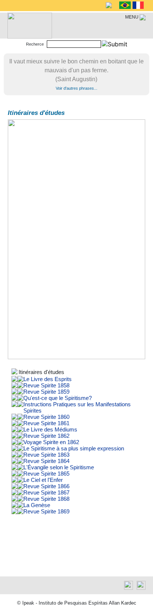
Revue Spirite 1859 (46, 391)
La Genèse (36, 505)
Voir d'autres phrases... (76, 88)
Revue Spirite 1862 (46, 436)
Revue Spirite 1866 (46, 486)
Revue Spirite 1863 (46, 454)
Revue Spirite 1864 (46, 461)
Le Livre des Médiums (50, 429)
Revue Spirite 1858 (46, 385)
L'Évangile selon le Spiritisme (58, 467)
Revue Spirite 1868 (46, 499)
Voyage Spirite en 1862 (51, 442)
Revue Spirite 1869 (46, 511)
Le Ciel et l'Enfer (43, 480)
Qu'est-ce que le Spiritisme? (57, 398)
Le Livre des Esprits (47, 379)
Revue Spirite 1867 (46, 492)
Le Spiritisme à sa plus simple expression (73, 448)
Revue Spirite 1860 (46, 417)
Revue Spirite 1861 (46, 423)
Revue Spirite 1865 (46, 473)
